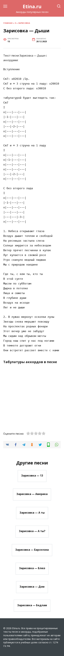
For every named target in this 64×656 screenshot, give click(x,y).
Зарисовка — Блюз (32, 568)
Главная (7, 23)
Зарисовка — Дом (32, 586)
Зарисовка (24, 23)
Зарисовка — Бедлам (32, 605)
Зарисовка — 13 (32, 475)
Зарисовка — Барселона (32, 549)
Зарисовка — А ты (32, 512)
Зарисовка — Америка (32, 494)
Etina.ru (32, 6)
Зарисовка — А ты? (32, 531)
